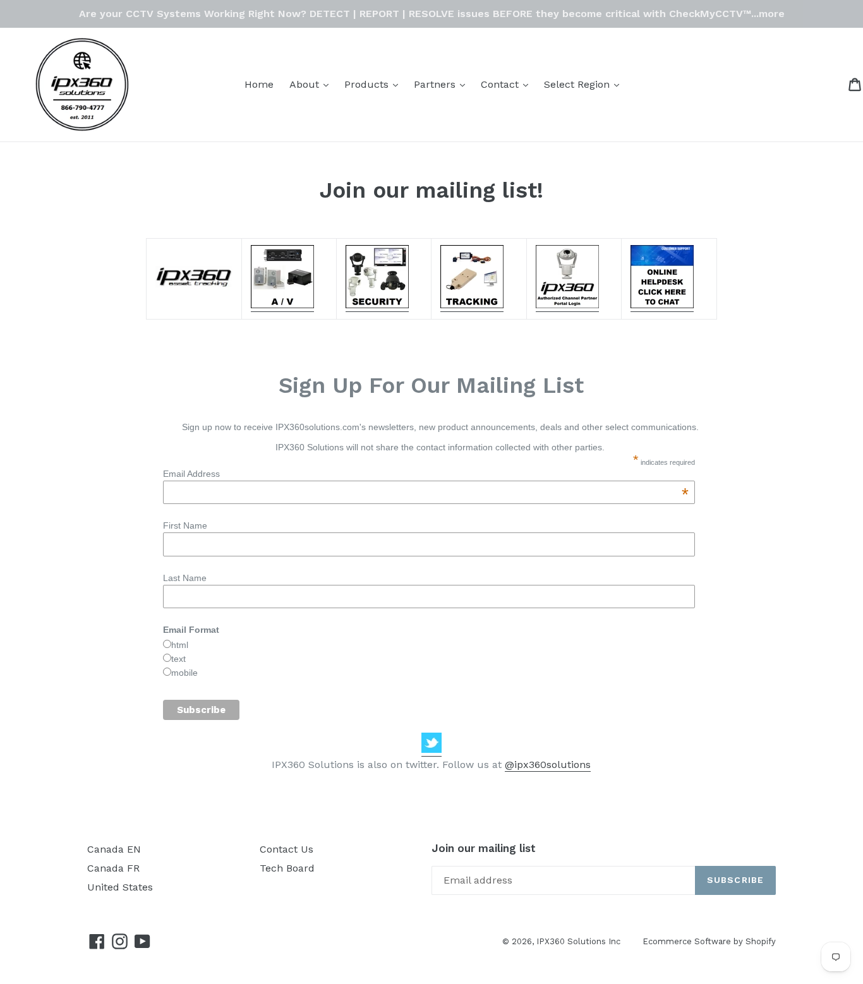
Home (259, 84)
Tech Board (287, 868)
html (179, 645)
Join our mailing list (483, 848)
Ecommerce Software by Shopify (709, 941)
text (178, 659)
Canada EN (114, 849)
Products (374, 84)
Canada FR (113, 868)
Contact (507, 84)
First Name (185, 525)
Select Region (584, 84)
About (312, 84)
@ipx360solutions (548, 765)
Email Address (425, 474)
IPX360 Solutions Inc (578, 941)
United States (120, 887)
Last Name (185, 578)
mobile (184, 673)
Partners (442, 84)
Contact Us (286, 849)
